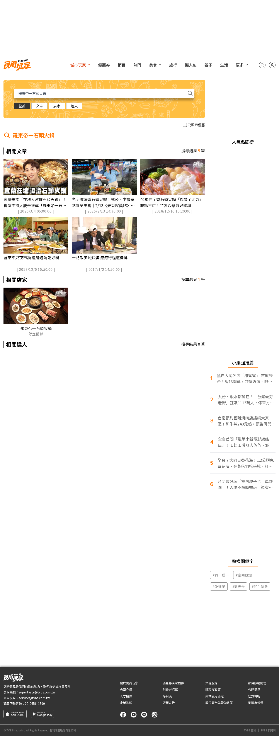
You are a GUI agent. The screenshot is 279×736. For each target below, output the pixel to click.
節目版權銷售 (257, 683)
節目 (122, 65)
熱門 (137, 65)
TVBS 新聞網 (268, 730)
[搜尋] (262, 65)
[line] (144, 714)
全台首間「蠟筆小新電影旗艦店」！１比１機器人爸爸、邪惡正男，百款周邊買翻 (245, 442)
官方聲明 (254, 696)
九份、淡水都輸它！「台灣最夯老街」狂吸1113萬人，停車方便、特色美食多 (245, 400)
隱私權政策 (213, 689)
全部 (22, 105)
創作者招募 (170, 689)
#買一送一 (221, 575)
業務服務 (211, 683)
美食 (153, 65)
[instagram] (154, 714)
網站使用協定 (214, 696)
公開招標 (254, 689)
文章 (39, 105)
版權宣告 (169, 702)
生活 (224, 65)
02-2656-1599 (35, 703)
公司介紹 (126, 689)
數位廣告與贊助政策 (219, 702)
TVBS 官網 (250, 730)
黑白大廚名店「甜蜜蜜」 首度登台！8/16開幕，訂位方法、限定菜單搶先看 (245, 378)
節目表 (167, 696)
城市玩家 (78, 65)
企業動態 (126, 702)
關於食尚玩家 (129, 683)
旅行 (173, 65)
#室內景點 (244, 575)
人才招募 (126, 696)
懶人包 (191, 65)
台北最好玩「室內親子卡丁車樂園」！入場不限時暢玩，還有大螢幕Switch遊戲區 (245, 484)
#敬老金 (238, 586)
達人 (74, 105)
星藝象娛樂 (255, 702)
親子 (208, 65)
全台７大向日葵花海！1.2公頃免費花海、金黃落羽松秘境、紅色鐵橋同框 (246, 463)
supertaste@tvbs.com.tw (37, 692)
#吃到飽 (219, 586)
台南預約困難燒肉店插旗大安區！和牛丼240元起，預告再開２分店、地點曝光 (246, 421)
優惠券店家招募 (173, 683)
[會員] (272, 65)
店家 (56, 105)
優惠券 (104, 65)
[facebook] (123, 714)
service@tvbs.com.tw (34, 698)
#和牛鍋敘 (260, 586)
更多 (240, 65)
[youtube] (133, 714)
